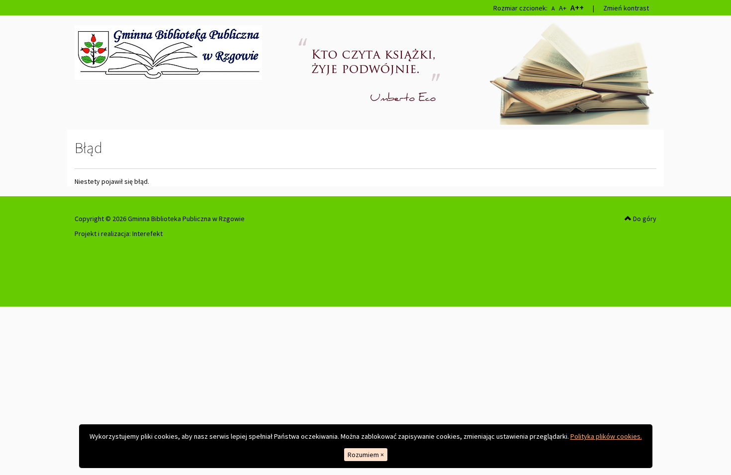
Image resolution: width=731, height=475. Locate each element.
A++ (577, 7)
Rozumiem (366, 454)
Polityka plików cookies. (606, 436)
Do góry (644, 218)
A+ (562, 7)
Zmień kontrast (626, 7)
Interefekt (147, 233)
